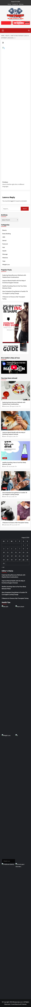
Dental (4, 240)
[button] (3, 30)
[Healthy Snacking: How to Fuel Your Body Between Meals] (15, 450)
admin (5, 436)
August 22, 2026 (14, 406)
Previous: (13, 184)
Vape (3, 261)
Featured (5, 244)
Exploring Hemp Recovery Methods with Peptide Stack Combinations (14, 276)
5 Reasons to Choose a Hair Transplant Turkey (13, 298)
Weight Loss (6, 264)
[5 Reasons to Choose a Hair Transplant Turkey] (15, 510)
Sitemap (21, 4)
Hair (3, 247)
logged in (12, 201)
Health (4, 251)
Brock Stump (6, 406)
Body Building (6, 233)
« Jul (3, 567)
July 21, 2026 (11, 496)
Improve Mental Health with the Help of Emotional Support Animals (14, 281)
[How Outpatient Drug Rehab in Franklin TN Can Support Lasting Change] (15, 480)
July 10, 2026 (14, 525)
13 (16, 552)
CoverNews (14, 1004)
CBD (3, 237)
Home (9, 4)
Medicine (5, 257)
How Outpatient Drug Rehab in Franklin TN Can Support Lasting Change (15, 292)
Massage (5, 254)
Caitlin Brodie (7, 525)
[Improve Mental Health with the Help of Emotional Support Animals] (15, 420)
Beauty (4, 230)
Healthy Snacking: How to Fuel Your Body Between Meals (14, 287)
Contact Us (15, 4)
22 (23, 556)
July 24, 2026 (11, 466)
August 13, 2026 (12, 436)
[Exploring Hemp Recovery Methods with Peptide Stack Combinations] (15, 390)
